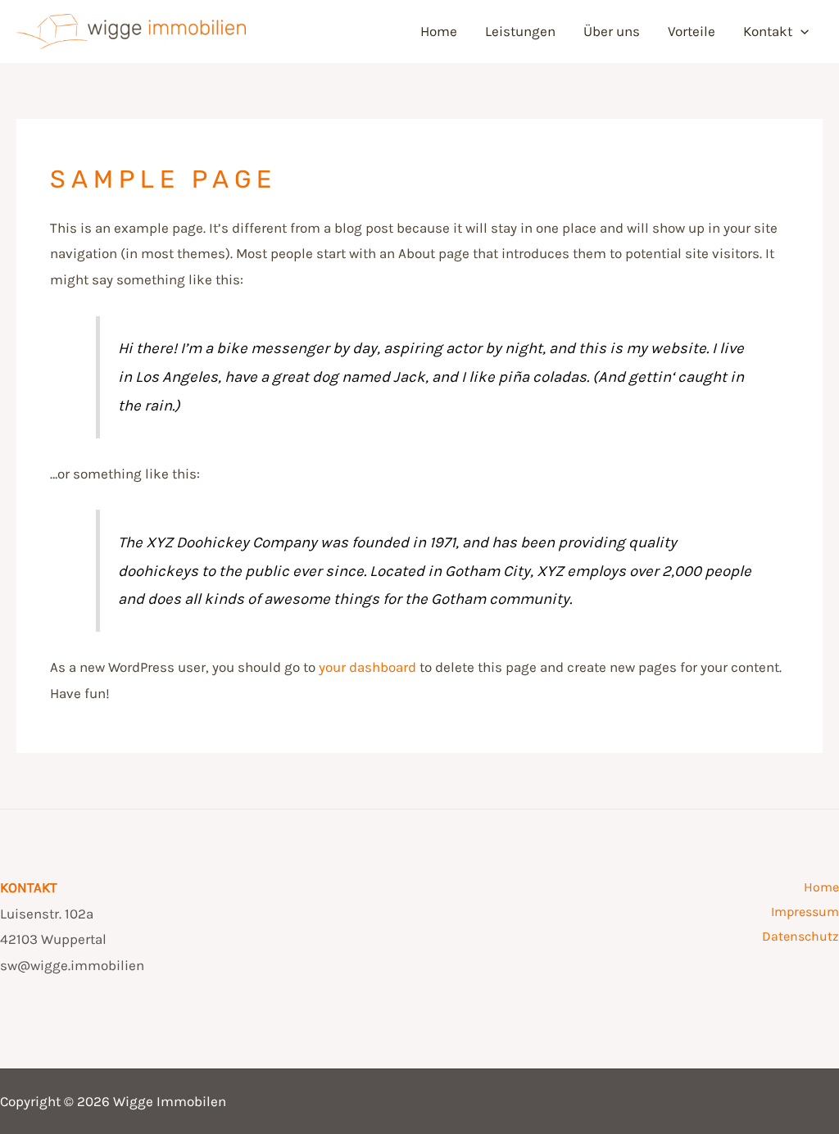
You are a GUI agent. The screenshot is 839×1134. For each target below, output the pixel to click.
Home (438, 31)
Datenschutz (800, 936)
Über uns (611, 31)
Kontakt (767, 31)
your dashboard (367, 667)
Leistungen (520, 31)
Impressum (805, 911)
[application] (800, 31)
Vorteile (691, 31)
